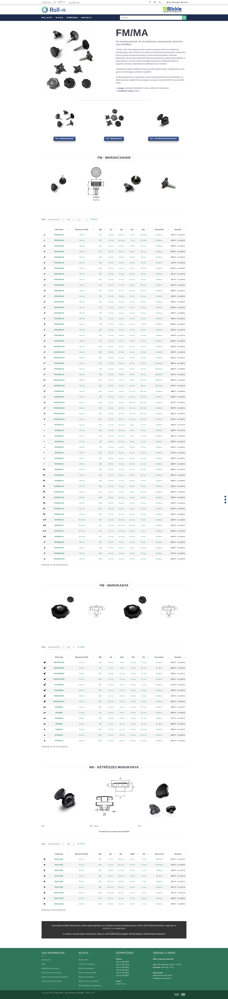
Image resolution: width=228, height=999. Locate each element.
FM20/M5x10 (59, 240)
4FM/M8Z (59, 724)
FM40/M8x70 (59, 548)
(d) (121, 229)
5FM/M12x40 (59, 509)
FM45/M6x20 (59, 363)
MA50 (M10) (59, 893)
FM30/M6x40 (59, 268)
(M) (100, 229)
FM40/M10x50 (59, 358)
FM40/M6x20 (59, 296)
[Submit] (184, 17)
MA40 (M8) (59, 876)
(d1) (122, 657)
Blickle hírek (83, 960)
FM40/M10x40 (59, 352)
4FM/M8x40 (59, 458)
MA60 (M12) (59, 904)
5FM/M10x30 (59, 486)
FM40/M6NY (59, 685)
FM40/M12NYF (59, 701)
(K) (144, 854)
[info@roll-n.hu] (155, 2)
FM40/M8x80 (59, 553)
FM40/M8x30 (59, 330)
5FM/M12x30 (59, 503)
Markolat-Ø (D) (81, 229)
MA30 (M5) (59, 859)
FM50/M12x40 (59, 419)
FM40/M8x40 (59, 335)
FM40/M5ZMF (59, 662)
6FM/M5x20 (59, 525)
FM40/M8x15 (59, 319)
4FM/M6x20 (59, 430)
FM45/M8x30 (59, 374)
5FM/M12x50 (59, 514)
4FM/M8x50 (59, 464)
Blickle (59, 18)
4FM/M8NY (59, 718)
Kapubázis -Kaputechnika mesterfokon (59, 2)
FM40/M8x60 (59, 542)
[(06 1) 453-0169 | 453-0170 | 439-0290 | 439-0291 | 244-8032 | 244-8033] (160, 2)
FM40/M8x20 (59, 324)
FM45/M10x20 (59, 380)
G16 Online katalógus (87, 964)
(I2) (143, 229)
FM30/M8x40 (59, 285)
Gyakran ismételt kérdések (52, 981)
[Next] (185, 186)
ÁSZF (44, 964)
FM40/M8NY (59, 690)
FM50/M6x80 (59, 397)
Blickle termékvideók (86, 977)
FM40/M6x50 (59, 313)
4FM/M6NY (59, 707)
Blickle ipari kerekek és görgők (45, 2)
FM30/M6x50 (59, 274)
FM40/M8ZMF (59, 673)
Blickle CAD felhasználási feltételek (55, 977)
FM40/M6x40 (59, 307)
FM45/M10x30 (59, 386)
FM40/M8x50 (59, 341)
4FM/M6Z (59, 713)
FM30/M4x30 (59, 246)
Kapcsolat (86, 18)
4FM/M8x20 (59, 447)
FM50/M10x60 (59, 408)
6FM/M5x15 (59, 520)
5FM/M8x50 (59, 481)
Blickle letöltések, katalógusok (90, 985)
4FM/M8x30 (59, 453)
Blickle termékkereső (86, 968)
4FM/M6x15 (59, 425)
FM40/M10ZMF (59, 679)
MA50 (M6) (59, 881)
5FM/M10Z (59, 735)
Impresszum (46, 960)
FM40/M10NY (59, 696)
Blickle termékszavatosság (51, 973)
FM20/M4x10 (59, 235)
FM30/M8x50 (59, 291)
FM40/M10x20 (59, 559)
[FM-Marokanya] (225, 499)
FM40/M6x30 (59, 302)
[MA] (225, 502)
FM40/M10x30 (59, 346)
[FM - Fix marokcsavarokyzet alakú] (225, 496)
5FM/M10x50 (59, 497)
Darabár (177, 229)
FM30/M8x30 (59, 279)
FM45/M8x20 (59, 369)
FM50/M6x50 (59, 391)
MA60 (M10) (59, 898)
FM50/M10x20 (59, 402)
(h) (143, 657)
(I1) (132, 229)
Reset (95, 219)
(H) (133, 657)
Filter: (44, 219)
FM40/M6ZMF (59, 668)
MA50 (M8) (59, 887)
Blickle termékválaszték (87, 973)
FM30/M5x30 (59, 251)
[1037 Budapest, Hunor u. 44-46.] (150, 2)
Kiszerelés (159, 229)
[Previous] (43, 186)
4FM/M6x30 (59, 436)
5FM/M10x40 (59, 492)
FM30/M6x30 (59, 263)
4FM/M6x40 (59, 441)
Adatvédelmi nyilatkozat (50, 968)
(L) (111, 229)
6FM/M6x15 (59, 531)
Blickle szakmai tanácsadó (88, 981)
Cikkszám (59, 229)
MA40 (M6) (59, 870)
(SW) (132, 854)
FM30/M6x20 (59, 257)
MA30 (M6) (59, 865)
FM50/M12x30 (59, 414)
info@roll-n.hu (108, 928)
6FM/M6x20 (59, 536)
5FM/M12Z (59, 741)
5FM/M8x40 (59, 475)
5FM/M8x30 (59, 469)
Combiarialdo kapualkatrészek (73, 2)
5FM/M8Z (59, 729)
